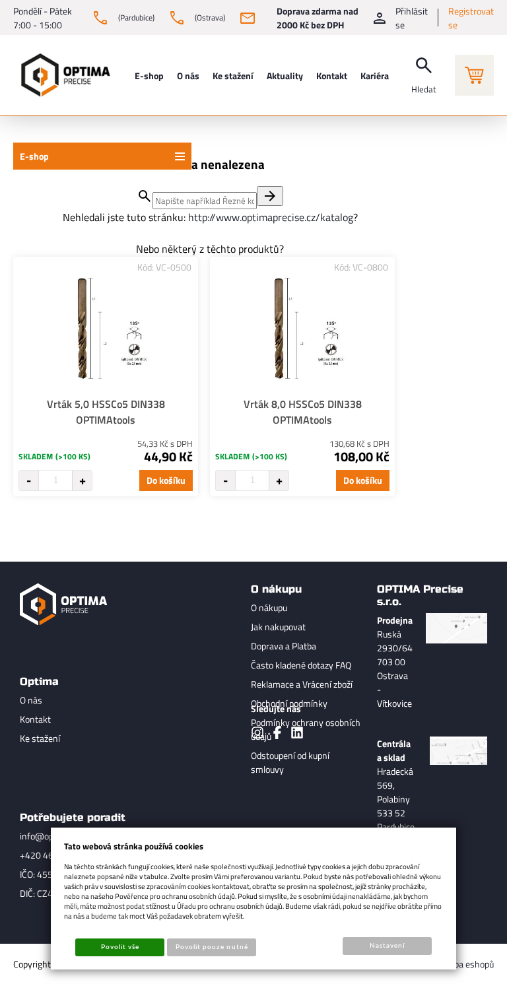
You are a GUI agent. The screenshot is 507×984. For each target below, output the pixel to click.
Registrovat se (471, 18)
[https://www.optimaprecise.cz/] (62, 75)
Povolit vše (120, 947)
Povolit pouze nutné (212, 947)
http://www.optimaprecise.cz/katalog (270, 217)
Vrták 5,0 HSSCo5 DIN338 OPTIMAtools (106, 412)
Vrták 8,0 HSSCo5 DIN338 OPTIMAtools (303, 412)
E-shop (34, 156)
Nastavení (387, 945)
